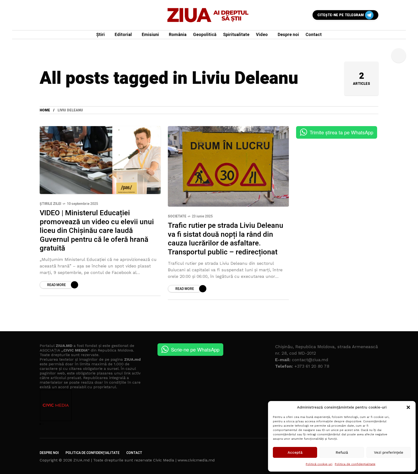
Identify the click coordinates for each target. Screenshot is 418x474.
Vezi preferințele (388, 452)
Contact (134, 452)
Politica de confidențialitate (355, 464)
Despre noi (49, 452)
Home (45, 110)
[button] (408, 407)
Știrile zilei (50, 203)
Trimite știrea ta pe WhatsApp (341, 132)
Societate (177, 216)
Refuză (342, 452)
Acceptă (295, 452)
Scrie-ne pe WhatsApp (195, 349)
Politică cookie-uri (319, 464)
